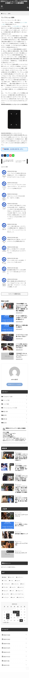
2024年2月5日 (11, 171)
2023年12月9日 (11, 279)
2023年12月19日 (11, 258)
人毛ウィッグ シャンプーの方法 (21, 544)
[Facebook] (2, 155)
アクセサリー (7, 396)
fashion (4, 577)
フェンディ (13, 587)
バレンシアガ (6, 594)
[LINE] (13, 155)
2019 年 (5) (6, 665)
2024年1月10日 (11, 203)
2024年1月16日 (11, 194)
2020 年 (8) (6, 661)
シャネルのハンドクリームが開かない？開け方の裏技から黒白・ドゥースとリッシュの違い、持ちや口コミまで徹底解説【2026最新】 (21, 489)
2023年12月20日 (11, 247)
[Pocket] (10, 155)
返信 (16, 171)
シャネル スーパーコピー (9, 433)
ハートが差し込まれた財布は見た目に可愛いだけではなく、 (22, 346)
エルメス (18, 580)
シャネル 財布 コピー (17, 26)
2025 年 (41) (6, 639)
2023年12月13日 (11, 268)
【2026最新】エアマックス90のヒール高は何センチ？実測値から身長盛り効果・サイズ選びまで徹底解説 (21, 478)
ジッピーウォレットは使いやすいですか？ (22, 335)
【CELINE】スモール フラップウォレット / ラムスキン (21, 355)
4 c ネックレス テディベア (21, 552)
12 (8, 614)
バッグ (6, 404)
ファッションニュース (10, 407)
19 (8, 617)
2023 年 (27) (6, 648)
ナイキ (11, 580)
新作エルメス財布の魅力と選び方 (22, 326)
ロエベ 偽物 (6, 432)
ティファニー (6, 597)
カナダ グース (21, 597)
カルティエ (21, 587)
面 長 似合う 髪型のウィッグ (21, 533)
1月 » (7, 622)
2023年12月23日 (11, 237)
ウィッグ (6, 400)
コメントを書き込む (14, 294)
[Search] (28, 7)
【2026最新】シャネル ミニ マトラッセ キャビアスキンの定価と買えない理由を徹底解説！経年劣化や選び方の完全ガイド (21, 457)
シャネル (5, 580)
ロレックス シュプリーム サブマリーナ (21, 515)
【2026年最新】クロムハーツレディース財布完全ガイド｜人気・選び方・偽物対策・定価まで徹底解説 (22, 307)
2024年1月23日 (11, 182)
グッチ (12, 590)
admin (10, 20)
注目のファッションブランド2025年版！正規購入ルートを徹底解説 (14, 2)
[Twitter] (5, 155)
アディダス (5, 587)
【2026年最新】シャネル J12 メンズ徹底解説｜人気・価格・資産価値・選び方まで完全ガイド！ (21, 468)
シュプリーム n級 (7, 434)
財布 (20, 20)
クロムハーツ (20, 590)
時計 (5, 411)
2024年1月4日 (11, 224)
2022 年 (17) (6, 652)
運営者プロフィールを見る (14, 384)
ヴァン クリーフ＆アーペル (17, 594)
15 (18, 614)
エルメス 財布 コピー (8, 435)
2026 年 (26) (6, 635)
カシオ (13, 597)
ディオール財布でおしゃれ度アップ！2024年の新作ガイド (22, 317)
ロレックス (11, 577)
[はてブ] (8, 155)
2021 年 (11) (6, 656)
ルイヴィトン (20, 577)
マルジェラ (5, 590)
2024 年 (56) (6, 643)
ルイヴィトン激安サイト (9, 437)
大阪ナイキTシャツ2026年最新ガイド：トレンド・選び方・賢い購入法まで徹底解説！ (21, 500)
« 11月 (4, 622)
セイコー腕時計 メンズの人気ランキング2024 (21, 525)
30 (21, 620)
